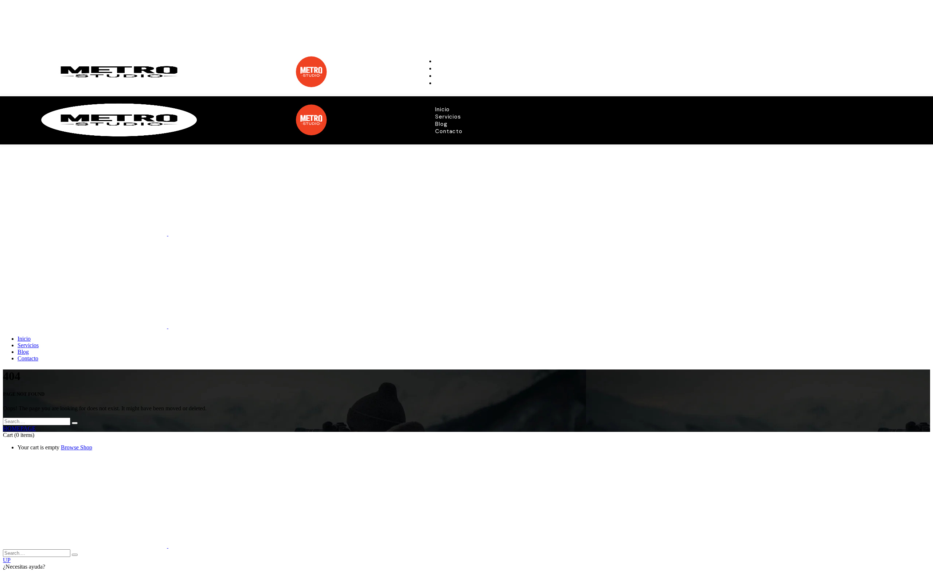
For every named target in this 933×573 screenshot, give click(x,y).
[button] (466, 567)
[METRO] (167, 234)
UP (7, 560)
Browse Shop (76, 447)
